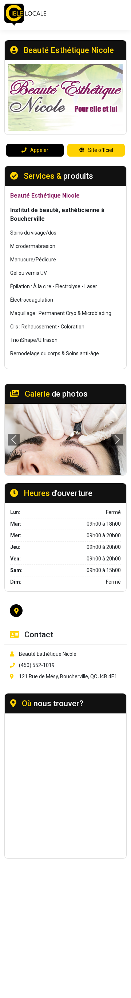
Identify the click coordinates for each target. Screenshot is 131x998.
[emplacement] (16, 610)
